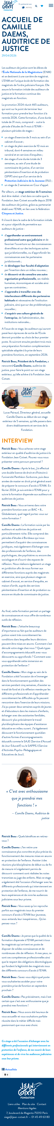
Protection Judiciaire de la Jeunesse (25, 181)
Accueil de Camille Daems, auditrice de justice (26, 34)
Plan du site (28, 1104)
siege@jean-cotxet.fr (16, 1117)
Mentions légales (27, 1108)
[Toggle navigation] (51, 6)
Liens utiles (14, 1104)
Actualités (11, 1069)
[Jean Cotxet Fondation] (10, 5)
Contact (41, 1104)
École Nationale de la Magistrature (22, 72)
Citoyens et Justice (12, 213)
